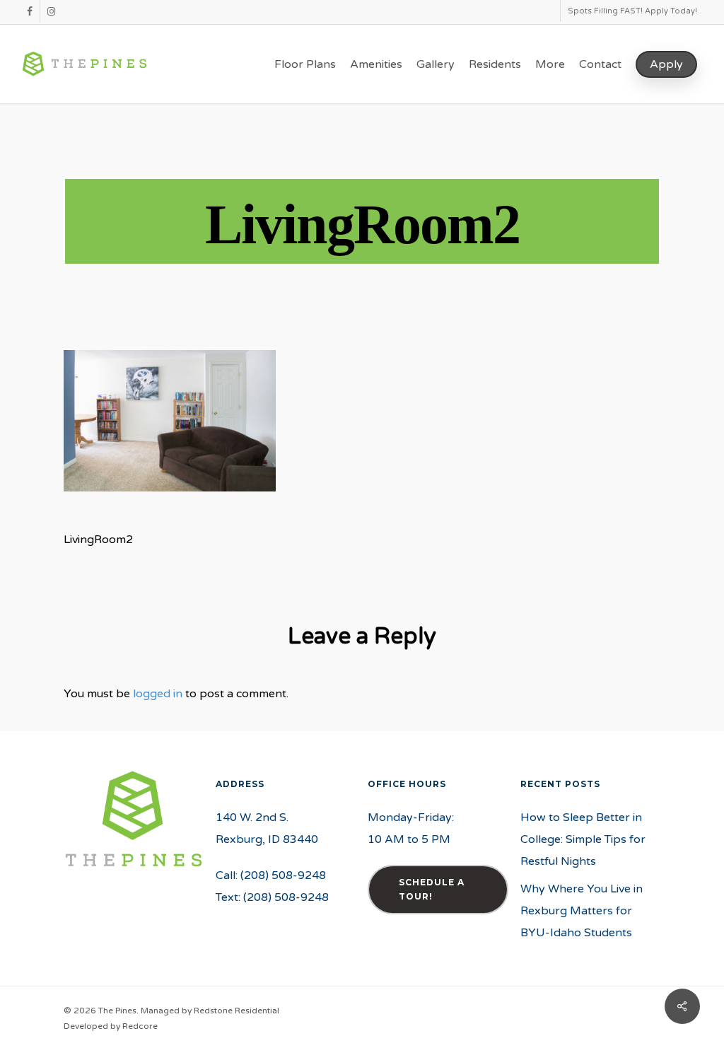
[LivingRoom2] (170, 498)
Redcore (140, 1026)
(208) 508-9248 (283, 875)
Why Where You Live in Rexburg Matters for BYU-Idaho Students (581, 911)
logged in (157, 694)
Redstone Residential (236, 1010)
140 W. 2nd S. (252, 817)
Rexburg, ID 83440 (267, 839)
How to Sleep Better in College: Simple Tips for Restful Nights (583, 839)
